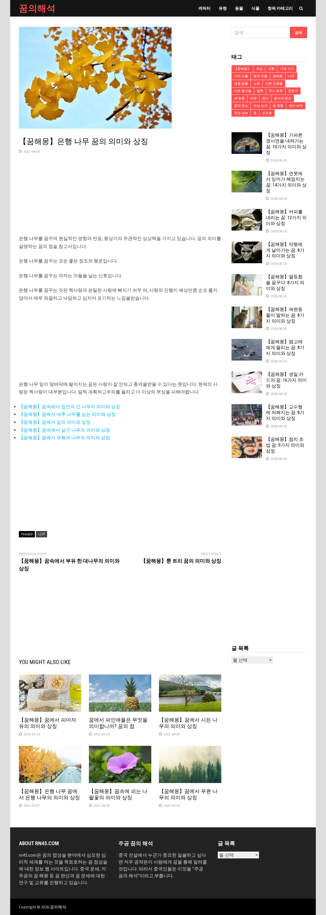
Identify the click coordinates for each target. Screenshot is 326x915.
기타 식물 (241, 76)
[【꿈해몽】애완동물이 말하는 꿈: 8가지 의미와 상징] (247, 310)
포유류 (267, 113)
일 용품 (278, 105)
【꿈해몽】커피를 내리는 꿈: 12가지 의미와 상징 (286, 217)
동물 (239, 8)
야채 (253, 98)
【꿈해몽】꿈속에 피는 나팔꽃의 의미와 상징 (118, 794)
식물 (255, 8)
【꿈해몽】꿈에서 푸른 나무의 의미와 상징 (188, 794)
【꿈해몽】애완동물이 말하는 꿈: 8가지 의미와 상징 (285, 315)
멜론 (260, 91)
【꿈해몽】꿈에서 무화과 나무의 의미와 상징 (64, 438)
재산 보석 (296, 105)
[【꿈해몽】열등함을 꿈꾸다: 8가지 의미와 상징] (247, 277)
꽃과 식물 (260, 76)
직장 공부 (241, 113)
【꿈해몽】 (242, 69)
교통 (271, 69)
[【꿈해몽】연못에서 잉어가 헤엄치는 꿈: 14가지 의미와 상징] (247, 174)
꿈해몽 (278, 76)
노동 (256, 83)
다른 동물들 (274, 83)
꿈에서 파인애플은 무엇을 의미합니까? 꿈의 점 (118, 723)
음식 (265, 98)
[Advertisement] (120, 199)
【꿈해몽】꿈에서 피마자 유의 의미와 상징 (47, 723)
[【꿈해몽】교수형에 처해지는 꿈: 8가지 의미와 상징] (247, 407)
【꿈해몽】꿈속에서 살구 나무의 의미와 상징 (64, 430)
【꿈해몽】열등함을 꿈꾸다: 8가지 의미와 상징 (285, 282)
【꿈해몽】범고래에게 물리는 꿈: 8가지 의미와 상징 (285, 347)
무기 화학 (276, 91)
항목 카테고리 (280, 8)
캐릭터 (204, 8)
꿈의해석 (37, 8)
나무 (41, 534)
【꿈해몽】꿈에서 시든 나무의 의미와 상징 (188, 723)
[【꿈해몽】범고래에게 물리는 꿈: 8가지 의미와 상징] (247, 342)
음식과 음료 (282, 98)
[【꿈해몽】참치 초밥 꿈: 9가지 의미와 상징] (247, 440)
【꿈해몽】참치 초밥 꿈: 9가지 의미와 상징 (285, 445)
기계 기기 (287, 69)
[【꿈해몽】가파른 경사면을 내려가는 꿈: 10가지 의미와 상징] (247, 136)
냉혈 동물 (241, 83)
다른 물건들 (242, 91)
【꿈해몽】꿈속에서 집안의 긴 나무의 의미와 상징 (69, 406)
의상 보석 (260, 105)
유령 (223, 8)
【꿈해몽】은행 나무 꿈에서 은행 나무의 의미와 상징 (49, 794)
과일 (259, 69)
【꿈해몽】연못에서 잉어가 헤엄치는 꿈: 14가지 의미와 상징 (286, 182)
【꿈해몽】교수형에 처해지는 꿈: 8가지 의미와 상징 (285, 412)
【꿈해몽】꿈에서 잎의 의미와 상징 (55, 422)
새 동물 (239, 98)
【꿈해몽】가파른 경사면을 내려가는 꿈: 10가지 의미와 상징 (286, 143)
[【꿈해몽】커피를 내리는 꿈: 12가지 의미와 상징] (247, 212)
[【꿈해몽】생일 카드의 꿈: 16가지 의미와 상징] (247, 375)
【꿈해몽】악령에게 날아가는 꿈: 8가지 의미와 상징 (285, 250)
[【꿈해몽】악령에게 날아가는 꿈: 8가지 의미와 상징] (247, 245)
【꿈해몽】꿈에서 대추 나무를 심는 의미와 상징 (67, 414)
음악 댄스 (241, 105)
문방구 (293, 91)
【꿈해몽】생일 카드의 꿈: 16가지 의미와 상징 (286, 380)
